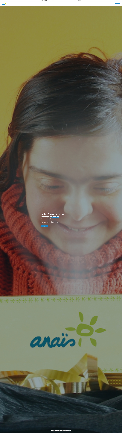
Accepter (69, 430)
